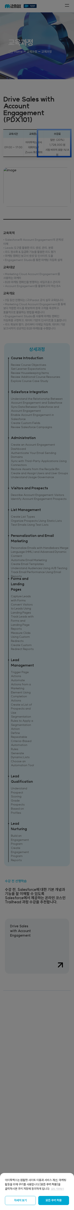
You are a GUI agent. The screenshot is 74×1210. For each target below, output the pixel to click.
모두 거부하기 (57, 1188)
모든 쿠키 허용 (54, 1200)
